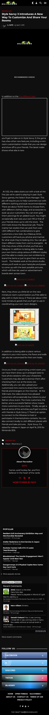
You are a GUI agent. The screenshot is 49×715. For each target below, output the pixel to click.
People (4, 582)
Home (10, 694)
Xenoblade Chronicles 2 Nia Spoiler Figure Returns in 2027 (22, 599)
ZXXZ (13, 590)
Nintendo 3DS (7, 10)
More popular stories (11, 574)
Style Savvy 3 (17, 444)
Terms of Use (36, 697)
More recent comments (12, 637)
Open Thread (21, 694)
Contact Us (22, 697)
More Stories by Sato (24, 482)
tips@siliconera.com (29, 712)
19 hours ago (15, 613)
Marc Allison (16, 606)
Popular (18, 582)
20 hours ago (36, 627)
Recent (11, 582)
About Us (10, 697)
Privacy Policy (24, 700)
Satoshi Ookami (17, 617)
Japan (8, 444)
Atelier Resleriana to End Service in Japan (21, 542)
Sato (11, 25)
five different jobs (27, 96)
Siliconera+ (35, 694)
